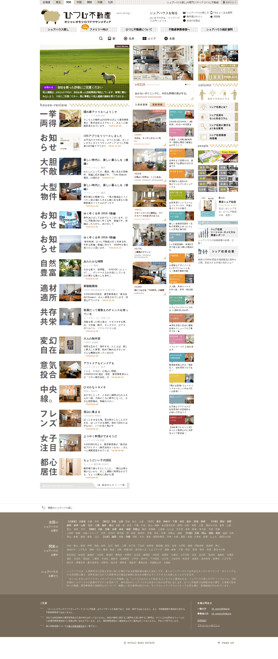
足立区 (137, 555)
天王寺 (179, 529)
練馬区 (146, 555)
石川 (90, 525)
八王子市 (226, 558)
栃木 (189, 521)
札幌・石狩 (93, 521)
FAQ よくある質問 (222, 12)
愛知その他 (211, 525)
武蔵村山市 (155, 562)
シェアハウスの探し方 (198, 12)
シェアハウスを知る (164, 13)
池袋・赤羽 (99, 545)
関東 (68, 2)
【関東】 (150, 521)
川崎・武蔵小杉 (125, 549)
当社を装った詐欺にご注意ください (80, 87)
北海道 (46, 2)
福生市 (132, 562)
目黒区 (165, 555)
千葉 (175, 521)
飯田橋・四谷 (163, 545)
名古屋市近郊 (168, 525)
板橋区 (91, 555)
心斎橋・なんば (166, 529)
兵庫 (114, 529)
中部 (79, 2)
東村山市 (142, 562)
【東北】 (106, 521)
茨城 (196, 521)
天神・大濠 (172, 536)
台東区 (174, 555)
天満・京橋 (214, 529)
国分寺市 (205, 558)
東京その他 (219, 549)
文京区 (77, 558)
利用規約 (201, 620)
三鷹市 (95, 558)
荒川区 (211, 555)
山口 (225, 533)
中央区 (105, 558)
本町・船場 (191, 529)
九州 (110, 2)
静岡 (69, 525)
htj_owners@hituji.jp (221, 613)
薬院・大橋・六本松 (191, 536)
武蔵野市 (124, 558)
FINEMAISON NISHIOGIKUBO (148, 97)
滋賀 (128, 529)
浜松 (187, 525)
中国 (100, 2)
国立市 (70, 562)
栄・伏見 (127, 525)
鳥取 (218, 533)
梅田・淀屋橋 (148, 529)
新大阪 (202, 529)
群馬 (203, 521)
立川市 (165, 558)
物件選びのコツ (194, 16)
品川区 (202, 555)
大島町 (167, 562)
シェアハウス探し (58, 29)
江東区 (230, 555)
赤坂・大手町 (178, 545)
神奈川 (166, 521)
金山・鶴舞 (153, 525)
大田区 (100, 555)
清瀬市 (195, 558)
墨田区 (86, 558)
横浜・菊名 (108, 549)
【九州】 (106, 536)
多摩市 (216, 558)
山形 (121, 521)
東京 (158, 521)
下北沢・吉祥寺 (145, 545)
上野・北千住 (128, 545)
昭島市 (123, 562)
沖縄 (128, 536)
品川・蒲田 (113, 545)
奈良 (121, 529)
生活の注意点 (193, 20)
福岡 (114, 536)
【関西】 (92, 529)
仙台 (134, 521)
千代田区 (154, 558)
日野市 (104, 562)
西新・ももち (210, 536)
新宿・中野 (86, 545)
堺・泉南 (130, 533)
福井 (104, 525)
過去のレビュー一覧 (111, 486)
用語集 (216, 16)
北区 (194, 555)
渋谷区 (156, 555)
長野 (229, 521)
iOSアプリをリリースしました (103, 135)
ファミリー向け (99, 29)
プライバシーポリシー (208, 625)
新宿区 (109, 555)
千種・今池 (139, 525)
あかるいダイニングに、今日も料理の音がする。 (162, 93)
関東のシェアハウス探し (60, 508)
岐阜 (76, 525)
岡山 (204, 533)
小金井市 (175, 558)
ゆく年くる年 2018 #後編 (100, 213)
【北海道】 (72, 521)
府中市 (144, 558)
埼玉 (182, 521)
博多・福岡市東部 (155, 536)
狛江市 (114, 562)
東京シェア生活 (227, 201)
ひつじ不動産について (139, 29)
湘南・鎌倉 (170, 549)
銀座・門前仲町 (196, 545)
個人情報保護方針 (76, 626)
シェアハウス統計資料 (219, 29)
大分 (121, 536)
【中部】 (214, 521)
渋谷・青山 (72, 545)
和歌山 (136, 529)
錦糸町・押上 (213, 545)
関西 (89, 2)
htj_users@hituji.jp (221, 609)
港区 (69, 558)
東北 (58, 2)
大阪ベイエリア (91, 533)
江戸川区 (185, 555)
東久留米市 (93, 562)
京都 (107, 529)
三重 (97, 525)
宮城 (114, 521)
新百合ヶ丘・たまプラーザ (148, 549)
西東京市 (80, 562)
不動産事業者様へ (179, 29)
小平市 (135, 558)
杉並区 (81, 555)
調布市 (114, 558)
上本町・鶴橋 (73, 533)
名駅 (118, 525)
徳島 (211, 533)
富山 (111, 525)
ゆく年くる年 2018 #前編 (100, 237)
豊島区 (118, 555)
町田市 (186, 558)
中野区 (128, 555)
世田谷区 (71, 555)
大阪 (100, 529)
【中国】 (189, 533)
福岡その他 (225, 536)
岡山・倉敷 (72, 536)
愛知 (222, 521)
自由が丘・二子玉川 (77, 549)
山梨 (83, 525)
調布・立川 (95, 549)
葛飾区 (221, 555)
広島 (197, 533)
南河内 (141, 533)
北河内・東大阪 (116, 533)
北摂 (103, 533)
